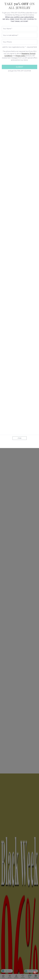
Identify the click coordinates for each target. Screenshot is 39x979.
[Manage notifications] (34, 972)
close (19, 438)
